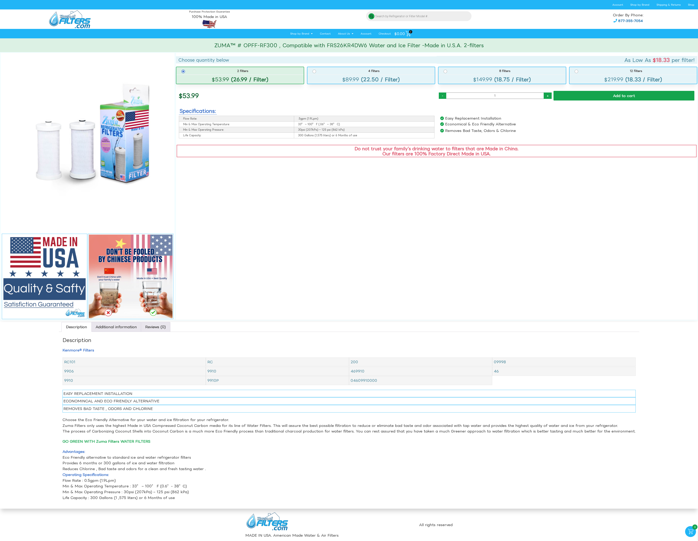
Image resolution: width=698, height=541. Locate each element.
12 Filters (636, 71)
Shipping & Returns (669, 4)
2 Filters (242, 71)
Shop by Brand (639, 4)
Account (617, 4)
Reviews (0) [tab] (155, 327)
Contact (325, 33)
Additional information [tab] (116, 327)
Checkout (385, 33)
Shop (691, 4)
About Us (344, 33)
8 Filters (504, 71)
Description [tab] (76, 327)
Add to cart (624, 96)
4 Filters (373, 71)
